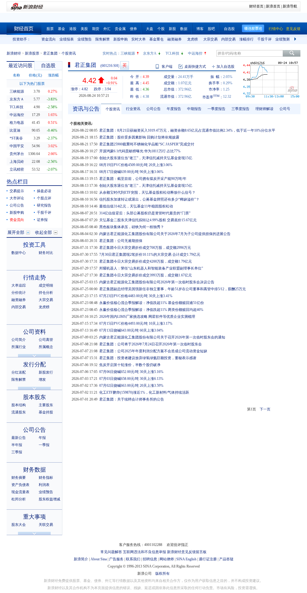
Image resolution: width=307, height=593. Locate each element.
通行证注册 (208, 559)
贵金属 (120, 29)
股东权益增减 (49, 499)
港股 (72, 29)
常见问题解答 (111, 552)
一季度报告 (216, 109)
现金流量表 (20, 492)
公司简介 (18, 340)
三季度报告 (240, 109)
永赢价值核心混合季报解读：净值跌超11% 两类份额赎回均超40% (151, 310)
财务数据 (34, 469)
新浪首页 (273, 6)
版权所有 (162, 573)
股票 (50, 29)
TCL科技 (172, 53)
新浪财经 (14, 53)
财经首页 (256, 6)
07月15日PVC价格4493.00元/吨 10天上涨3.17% (135, 323)
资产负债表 (20, 485)
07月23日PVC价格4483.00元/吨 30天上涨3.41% (135, 296)
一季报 (44, 445)
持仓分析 (46, 293)
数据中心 (18, 253)
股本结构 (18, 405)
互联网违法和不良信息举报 (144, 552)
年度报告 (174, 109)
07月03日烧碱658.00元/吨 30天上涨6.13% (131, 379)
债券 (133, 29)
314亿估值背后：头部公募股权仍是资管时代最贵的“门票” (144, 213)
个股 (161, 29)
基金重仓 (156, 39)
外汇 (107, 29)
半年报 (16, 445)
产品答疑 (226, 559)
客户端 (167, 66)
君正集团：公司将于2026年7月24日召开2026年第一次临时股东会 (150, 344)
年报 (42, 438)
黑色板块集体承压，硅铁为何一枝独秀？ (131, 227)
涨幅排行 (246, 39)
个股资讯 (113, 109)
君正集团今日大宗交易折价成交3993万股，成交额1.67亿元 (145, 275)
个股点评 (44, 198)
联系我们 (133, 559)
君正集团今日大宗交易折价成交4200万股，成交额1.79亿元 (145, 261)
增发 (42, 379)
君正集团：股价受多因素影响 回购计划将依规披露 (139, 137)
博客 (200, 29)
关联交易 (46, 525)
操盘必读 (44, 191)
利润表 (44, 485)
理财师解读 (264, 109)
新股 (172, 29)
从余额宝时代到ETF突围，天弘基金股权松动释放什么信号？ (147, 192)
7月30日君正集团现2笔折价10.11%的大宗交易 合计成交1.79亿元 (149, 254)
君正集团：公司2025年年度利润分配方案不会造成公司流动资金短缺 (153, 351)
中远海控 (195, 53)
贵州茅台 (17, 154)
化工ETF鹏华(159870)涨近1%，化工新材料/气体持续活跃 (144, 392)
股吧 (211, 29)
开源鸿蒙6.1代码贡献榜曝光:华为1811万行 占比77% (139, 151)
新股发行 (46, 372)
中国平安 (17, 146)
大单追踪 (18, 285)
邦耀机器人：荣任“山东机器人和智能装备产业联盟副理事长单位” (151, 268)
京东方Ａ (17, 99)
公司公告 (17, 205)
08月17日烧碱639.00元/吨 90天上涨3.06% (131, 172)
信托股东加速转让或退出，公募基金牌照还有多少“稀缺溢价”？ (149, 199)
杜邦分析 (18, 499)
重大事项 (34, 517)
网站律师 (166, 559)
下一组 (295, 39)
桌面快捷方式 (195, 66)
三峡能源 (128, 53)
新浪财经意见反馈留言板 (187, 552)
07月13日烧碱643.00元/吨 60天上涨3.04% (131, 330)
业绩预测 (282, 39)
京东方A (149, 53)
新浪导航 (290, 6)
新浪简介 (81, 559)
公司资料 (34, 332)
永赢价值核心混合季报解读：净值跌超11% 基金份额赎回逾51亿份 (151, 303)
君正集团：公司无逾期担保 (120, 241)
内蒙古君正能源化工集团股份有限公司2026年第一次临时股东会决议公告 (156, 282)
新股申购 (120, 39)
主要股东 (46, 405)
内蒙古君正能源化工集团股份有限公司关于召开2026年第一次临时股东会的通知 (162, 337)
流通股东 (18, 412)
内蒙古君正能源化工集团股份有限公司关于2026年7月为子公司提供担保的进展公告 (165, 234)
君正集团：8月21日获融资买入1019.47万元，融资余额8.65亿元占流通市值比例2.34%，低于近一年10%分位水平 (187, 130)
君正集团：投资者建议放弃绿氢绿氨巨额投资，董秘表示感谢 (147, 358)
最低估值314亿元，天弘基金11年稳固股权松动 (136, 206)
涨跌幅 (53, 75)
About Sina (99, 559)
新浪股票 (32, 53)
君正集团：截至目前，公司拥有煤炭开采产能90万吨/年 (142, 179)
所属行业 (18, 347)
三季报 (16, 452)
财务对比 (46, 253)
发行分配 (34, 364)
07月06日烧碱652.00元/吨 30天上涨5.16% (131, 372)
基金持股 (46, 412)
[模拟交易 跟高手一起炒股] (124, 65)
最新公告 (18, 438)
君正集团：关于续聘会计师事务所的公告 (131, 399)
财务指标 (46, 477)
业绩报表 (66, 39)
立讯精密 (17, 169)
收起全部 (43, 232)
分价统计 (18, 293)
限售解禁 (102, 39)
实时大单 (138, 39)
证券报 (42, 220)
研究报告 (44, 205)
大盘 (149, 29)
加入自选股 (225, 66)
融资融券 (174, 39)
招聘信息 (150, 559)
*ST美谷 (16, 138)
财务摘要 (18, 477)
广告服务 (116, 559)
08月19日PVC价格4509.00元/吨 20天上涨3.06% (135, 165)
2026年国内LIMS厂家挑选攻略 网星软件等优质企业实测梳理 (147, 316)
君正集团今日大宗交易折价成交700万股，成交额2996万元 (145, 248)
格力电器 (17, 123)
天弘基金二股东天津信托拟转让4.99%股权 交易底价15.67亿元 (148, 220)
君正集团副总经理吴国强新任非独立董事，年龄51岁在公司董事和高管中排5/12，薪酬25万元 (172, 289)
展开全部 (15, 232)
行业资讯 (133, 109)
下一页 (265, 409)
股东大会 (18, 525)
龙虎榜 (192, 39)
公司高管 (46, 340)
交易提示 (17, 191)
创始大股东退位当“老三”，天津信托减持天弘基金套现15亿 (145, 158)
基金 (61, 29)
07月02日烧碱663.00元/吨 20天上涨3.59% (131, 385)
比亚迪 (15, 130)
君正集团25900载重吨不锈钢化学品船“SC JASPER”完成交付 (146, 144)
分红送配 (18, 372)
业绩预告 (84, 39)
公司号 (284, 109)
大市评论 (17, 198)
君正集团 (50, 53)
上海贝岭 (17, 161)
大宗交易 (210, 39)
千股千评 (264, 39)
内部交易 (228, 39)
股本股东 (34, 397)
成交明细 (46, 285)
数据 (183, 29)
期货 (95, 29)
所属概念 (46, 347)
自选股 (229, 29)
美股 (84, 29)
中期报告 (194, 109)
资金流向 (48, 39)
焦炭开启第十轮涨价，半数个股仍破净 (129, 365)
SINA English (186, 559)
